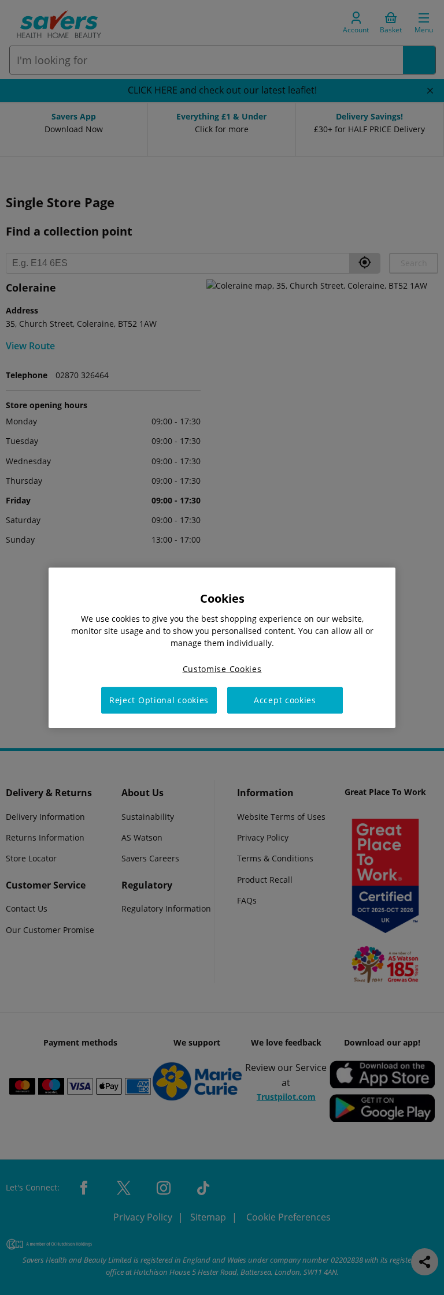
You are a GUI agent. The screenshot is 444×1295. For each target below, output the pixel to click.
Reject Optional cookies (159, 700)
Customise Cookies (222, 668)
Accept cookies (285, 700)
